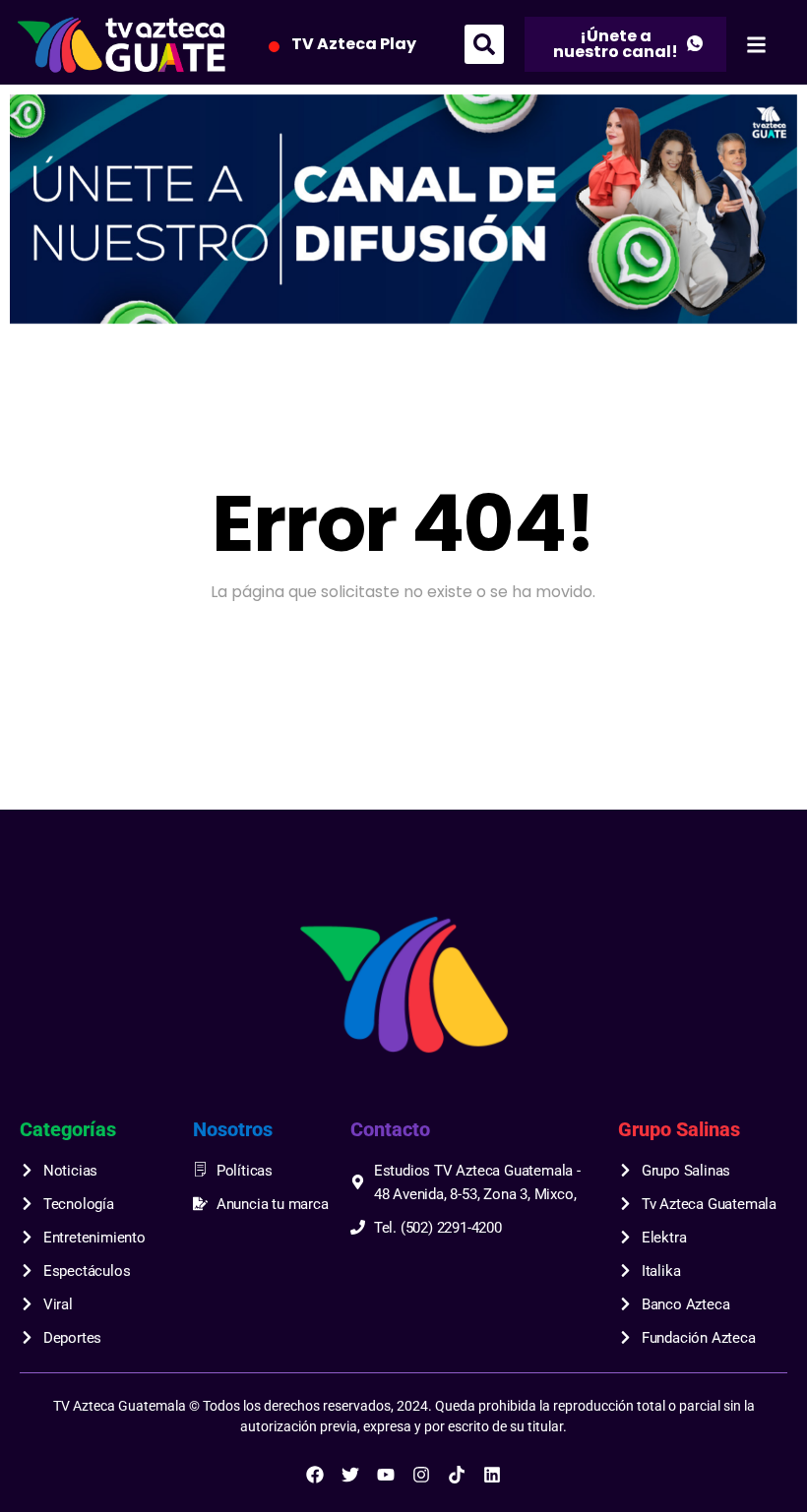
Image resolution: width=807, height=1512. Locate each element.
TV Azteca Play (353, 43)
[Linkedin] (492, 1474)
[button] (484, 44)
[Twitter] (350, 1474)
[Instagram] (421, 1474)
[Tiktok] (456, 1474)
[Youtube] (386, 1474)
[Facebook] (315, 1474)
